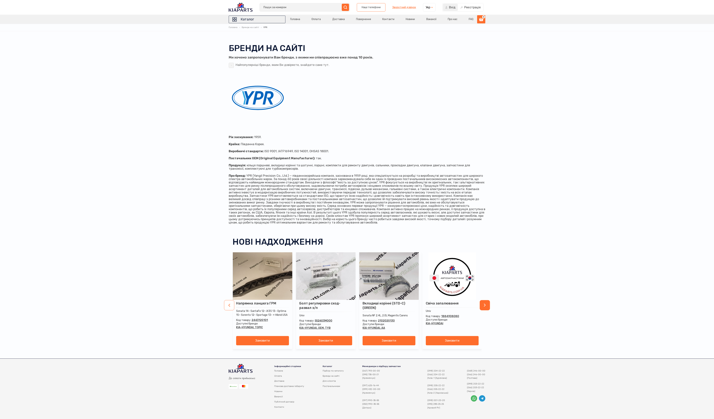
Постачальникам (331, 386)
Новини (410, 19)
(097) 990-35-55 (370, 400)
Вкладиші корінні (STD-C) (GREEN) (384, 305)
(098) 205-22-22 (436, 385)
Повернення (363, 19)
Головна (295, 19)
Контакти (388, 19)
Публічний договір (284, 401)
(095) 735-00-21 (370, 374)
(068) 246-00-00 (476, 370)
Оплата (316, 19)
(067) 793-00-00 (371, 370)
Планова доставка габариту (289, 386)
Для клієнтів (329, 381)
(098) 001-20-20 (436, 400)
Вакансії (431, 19)
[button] (229, 305)
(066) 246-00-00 (476, 374)
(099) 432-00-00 (371, 389)
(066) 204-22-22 (436, 374)
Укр (428, 7)
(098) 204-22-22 (436, 370)
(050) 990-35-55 (370, 404)
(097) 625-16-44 (370, 385)
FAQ (471, 19)
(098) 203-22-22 (475, 383)
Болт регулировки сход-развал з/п (319, 305)
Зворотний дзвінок (404, 7)
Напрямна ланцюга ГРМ (256, 303)
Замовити (262, 340)
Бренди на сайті (250, 27)
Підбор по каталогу (333, 370)
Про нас (452, 19)
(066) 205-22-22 (435, 389)
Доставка (338, 19)
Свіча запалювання (442, 303)
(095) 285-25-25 (435, 404)
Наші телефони (371, 7)
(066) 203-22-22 (475, 387)
